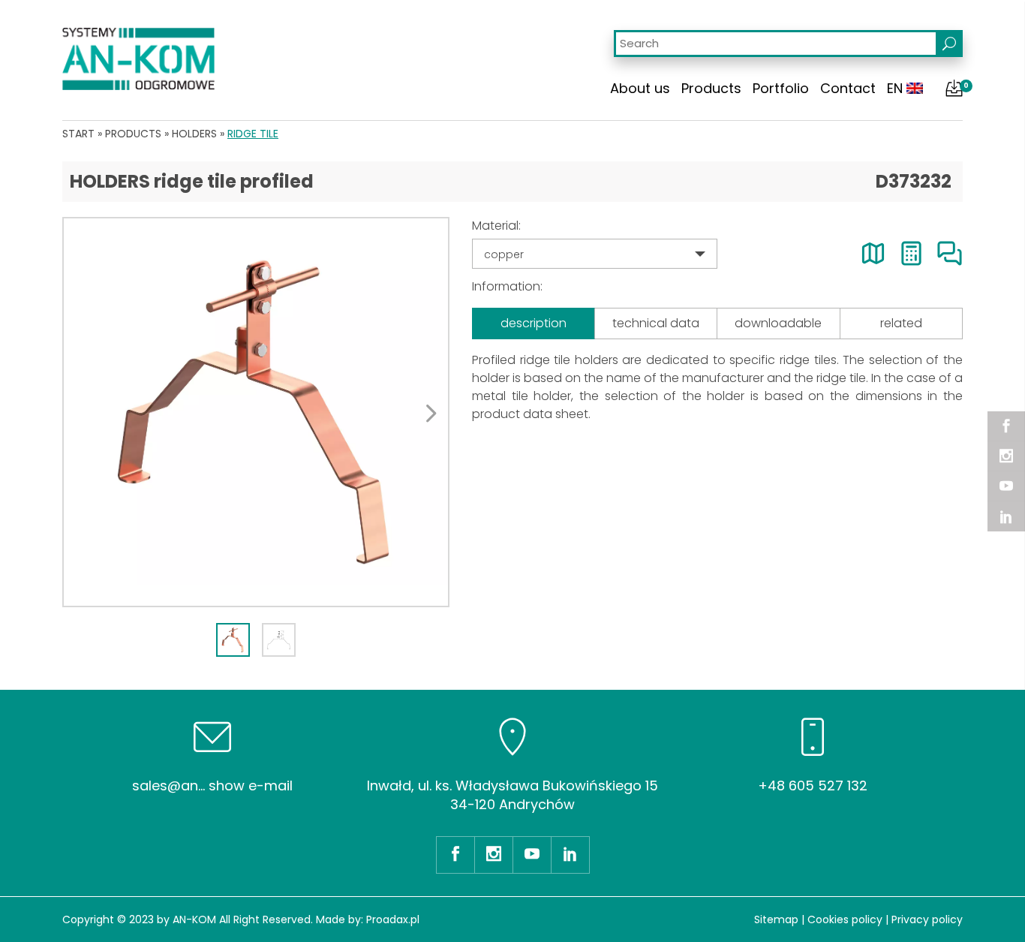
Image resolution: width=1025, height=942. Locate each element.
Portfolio (781, 88)
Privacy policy (927, 919)
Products (711, 88)
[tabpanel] (256, 412)
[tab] (233, 640)
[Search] (949, 43)
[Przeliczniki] (911, 253)
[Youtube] (1006, 486)
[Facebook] (1006, 426)
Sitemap (776, 919)
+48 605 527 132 (812, 785)
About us (640, 88)
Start (78, 133)
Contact (848, 88)
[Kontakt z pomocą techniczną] (949, 253)
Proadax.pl (392, 919)
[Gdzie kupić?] (873, 253)
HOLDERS (194, 133)
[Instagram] (1006, 456)
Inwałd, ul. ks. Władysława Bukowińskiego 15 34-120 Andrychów (512, 795)
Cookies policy (844, 919)
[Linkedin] (1006, 516)
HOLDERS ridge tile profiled (192, 181)
